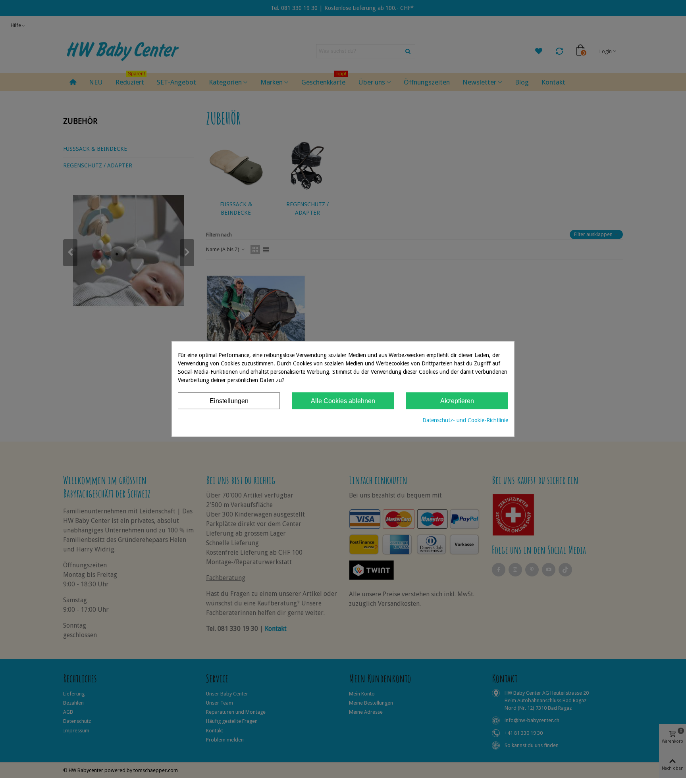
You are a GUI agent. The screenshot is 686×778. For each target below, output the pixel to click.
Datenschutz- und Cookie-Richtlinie (465, 420)
